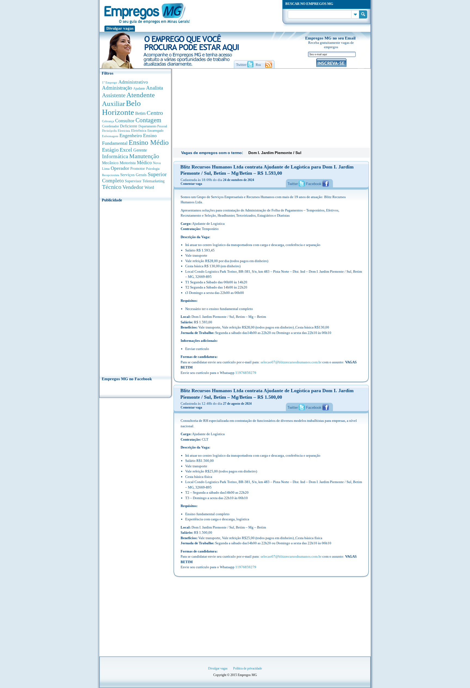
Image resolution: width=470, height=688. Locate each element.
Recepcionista (110, 175)
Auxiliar (113, 103)
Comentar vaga (191, 184)
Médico (144, 162)
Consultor (124, 120)
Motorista (128, 162)
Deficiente (128, 126)
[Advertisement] (135, 287)
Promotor (137, 169)
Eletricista (124, 130)
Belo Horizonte (121, 107)
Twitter (292, 184)
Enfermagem (110, 136)
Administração (117, 88)
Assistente (113, 95)
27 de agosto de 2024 (237, 404)
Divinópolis (109, 130)
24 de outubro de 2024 (238, 180)
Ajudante (139, 88)
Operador (120, 168)
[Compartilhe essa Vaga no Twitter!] (302, 183)
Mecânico (110, 163)
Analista (154, 88)
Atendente (140, 95)
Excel (126, 150)
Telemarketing (154, 181)
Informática (115, 156)
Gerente (140, 150)
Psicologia (152, 169)
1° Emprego (109, 82)
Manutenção (144, 156)
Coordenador (110, 126)
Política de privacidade (247, 668)
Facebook (313, 184)
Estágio (110, 150)
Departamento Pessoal (152, 126)
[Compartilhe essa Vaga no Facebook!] (325, 183)
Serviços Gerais (133, 175)
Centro (155, 112)
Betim (140, 113)
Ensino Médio (149, 142)
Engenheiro (130, 135)
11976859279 (245, 373)
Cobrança (108, 121)
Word (149, 187)
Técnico (111, 187)
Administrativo (133, 82)
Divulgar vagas (120, 28)
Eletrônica (138, 130)
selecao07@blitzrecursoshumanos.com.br (291, 362)
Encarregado (155, 131)
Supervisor (133, 181)
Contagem (148, 120)
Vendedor (132, 187)
